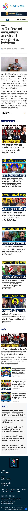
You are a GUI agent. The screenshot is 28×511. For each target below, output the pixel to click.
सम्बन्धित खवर (8, 121)
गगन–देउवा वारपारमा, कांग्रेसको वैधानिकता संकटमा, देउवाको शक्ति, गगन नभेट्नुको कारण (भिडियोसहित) (13, 284)
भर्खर (3, 329)
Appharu (21, 509)
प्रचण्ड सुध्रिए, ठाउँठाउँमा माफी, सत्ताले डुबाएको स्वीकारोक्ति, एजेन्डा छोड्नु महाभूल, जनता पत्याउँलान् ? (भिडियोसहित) (12, 182)
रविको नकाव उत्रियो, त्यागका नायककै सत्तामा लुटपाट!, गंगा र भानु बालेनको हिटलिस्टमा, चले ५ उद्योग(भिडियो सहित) (13, 413)
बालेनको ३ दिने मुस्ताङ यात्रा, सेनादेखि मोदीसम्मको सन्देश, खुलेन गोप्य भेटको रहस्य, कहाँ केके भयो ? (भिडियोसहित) (14, 318)
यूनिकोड (24, 490)
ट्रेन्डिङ (5, 406)
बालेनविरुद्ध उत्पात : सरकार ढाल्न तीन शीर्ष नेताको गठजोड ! (12, 421)
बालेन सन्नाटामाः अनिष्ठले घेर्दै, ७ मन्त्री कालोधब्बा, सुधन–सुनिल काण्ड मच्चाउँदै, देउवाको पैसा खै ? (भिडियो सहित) (13, 438)
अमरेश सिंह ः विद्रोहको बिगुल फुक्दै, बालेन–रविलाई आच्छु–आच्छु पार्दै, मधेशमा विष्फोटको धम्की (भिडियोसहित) (13, 250)
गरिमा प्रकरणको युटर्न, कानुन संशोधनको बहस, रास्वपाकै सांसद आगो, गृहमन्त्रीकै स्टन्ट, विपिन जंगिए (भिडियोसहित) (13, 216)
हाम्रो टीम (3, 490)
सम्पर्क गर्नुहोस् (18, 490)
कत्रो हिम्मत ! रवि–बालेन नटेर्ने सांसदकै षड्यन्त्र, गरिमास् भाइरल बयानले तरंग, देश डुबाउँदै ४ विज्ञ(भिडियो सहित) (13, 149)
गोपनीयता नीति (12, 490)
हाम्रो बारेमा (7, 490)
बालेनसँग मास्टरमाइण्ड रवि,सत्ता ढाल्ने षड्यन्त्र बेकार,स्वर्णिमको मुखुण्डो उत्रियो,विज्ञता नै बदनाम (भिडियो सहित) (13, 429)
